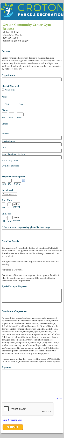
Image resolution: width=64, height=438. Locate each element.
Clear (59, 398)
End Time (6, 213)
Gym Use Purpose (10, 165)
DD (9, 184)
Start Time (7, 200)
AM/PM (16, 207)
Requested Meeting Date (13, 176)
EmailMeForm (32, 11)
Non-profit (10, 89)
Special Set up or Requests (14, 286)
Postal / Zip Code (10, 160)
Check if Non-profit (11, 86)
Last (21, 104)
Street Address (8, 141)
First (7, 104)
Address (5, 133)
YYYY (17, 184)
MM (4, 184)
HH (3, 207)
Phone (5, 110)
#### (19, 117)
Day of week (7, 190)
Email (5, 123)
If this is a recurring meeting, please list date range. (26, 227)
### (3, 117)
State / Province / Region (13, 154)
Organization (8, 75)
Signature (6, 367)
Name (4, 96)
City (4, 147)
